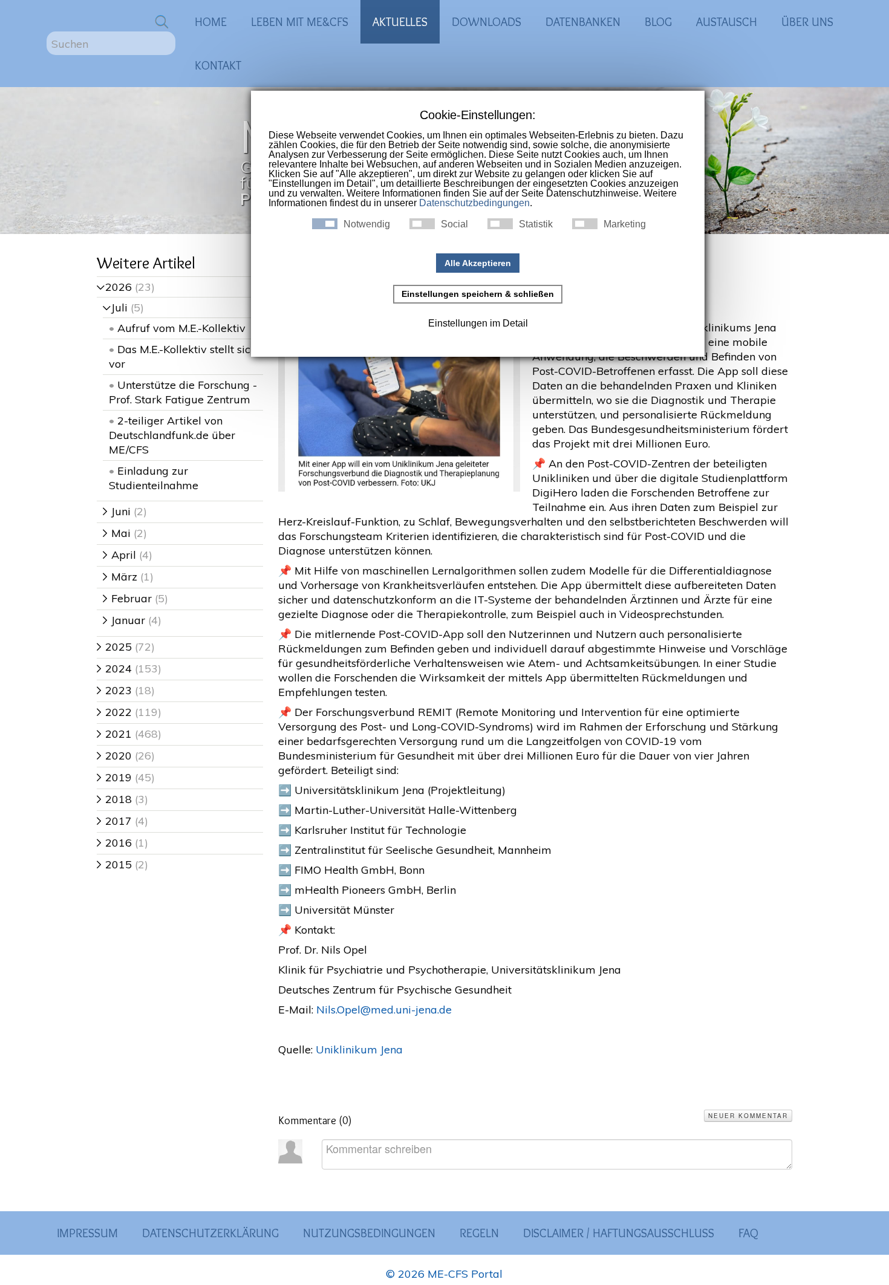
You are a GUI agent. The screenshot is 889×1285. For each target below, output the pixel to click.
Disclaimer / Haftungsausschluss (618, 1233)
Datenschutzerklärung (210, 1233)
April (119, 555)
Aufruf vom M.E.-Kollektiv (181, 328)
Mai (117, 533)
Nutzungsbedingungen (369, 1233)
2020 (114, 756)
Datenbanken (582, 22)
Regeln (479, 1233)
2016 (114, 843)
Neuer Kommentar (748, 1115)
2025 (114, 647)
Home (211, 22)
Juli (115, 307)
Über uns (807, 22)
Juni (117, 511)
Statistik (536, 224)
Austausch (726, 22)
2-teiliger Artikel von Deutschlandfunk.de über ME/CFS (172, 435)
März (120, 577)
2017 (114, 821)
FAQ (748, 1233)
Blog (658, 22)
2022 (114, 712)
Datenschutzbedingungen (474, 203)
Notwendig (367, 224)
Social (454, 224)
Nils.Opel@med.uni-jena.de (384, 1010)
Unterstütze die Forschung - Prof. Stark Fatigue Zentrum (183, 392)
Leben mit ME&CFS (299, 22)
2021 (114, 734)
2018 (114, 799)
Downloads (486, 22)
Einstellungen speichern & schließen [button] (478, 294)
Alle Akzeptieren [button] (477, 263)
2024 (114, 668)
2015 (114, 864)
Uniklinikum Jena (359, 1049)
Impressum (87, 1233)
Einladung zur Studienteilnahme (153, 478)
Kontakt (218, 65)
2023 (114, 690)
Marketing (625, 224)
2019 (114, 777)
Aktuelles (400, 22)
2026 (114, 287)
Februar (127, 598)
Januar (124, 620)
